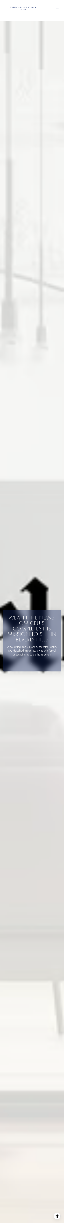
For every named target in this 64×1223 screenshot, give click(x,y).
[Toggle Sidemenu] (57, 8)
